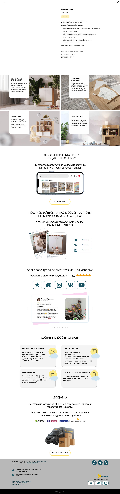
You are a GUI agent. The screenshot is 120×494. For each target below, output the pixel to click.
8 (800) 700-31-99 (40, 461)
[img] (82, 245)
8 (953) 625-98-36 (32, 463)
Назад (4, 2)
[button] (59, 202)
